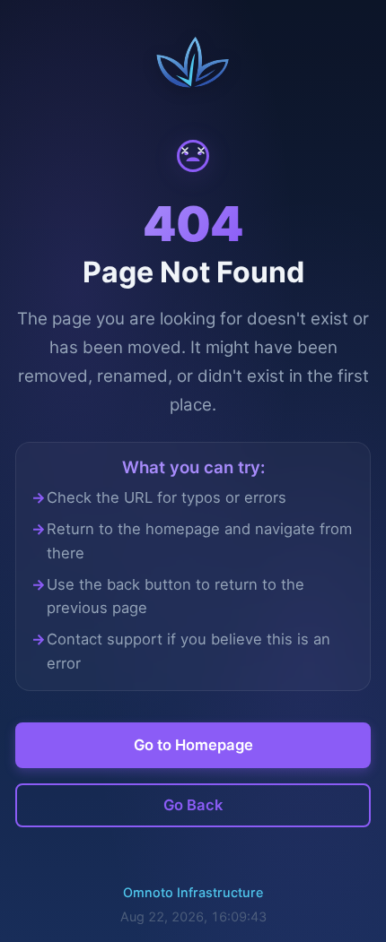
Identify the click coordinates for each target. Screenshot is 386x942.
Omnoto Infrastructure (193, 892)
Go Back (193, 805)
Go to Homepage (193, 745)
